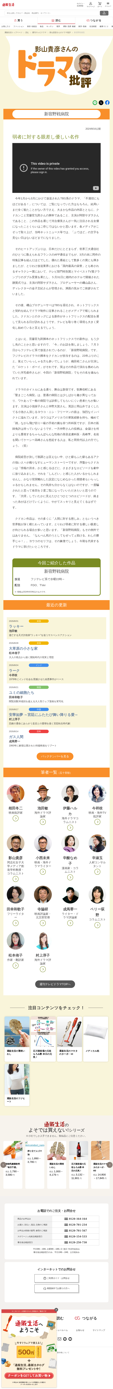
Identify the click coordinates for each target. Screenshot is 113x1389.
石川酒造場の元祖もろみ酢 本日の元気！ (78, 1167)
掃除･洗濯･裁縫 (69, 26)
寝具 (58, 26)
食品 (41, 26)
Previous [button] (3, 1165)
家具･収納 (82, 26)
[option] (12, 1165)
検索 (104, 14)
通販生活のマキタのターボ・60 (100, 1167)
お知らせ (80, 1330)
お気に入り (5, 26)
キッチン (49, 26)
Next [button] (110, 1165)
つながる (96, 20)
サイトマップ (99, 1330)
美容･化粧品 (32, 26)
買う (20, 20)
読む (58, 20)
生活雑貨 (93, 26)
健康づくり (104, 26)
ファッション (18, 26)
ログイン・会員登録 (81, 5)
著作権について (63, 1353)
